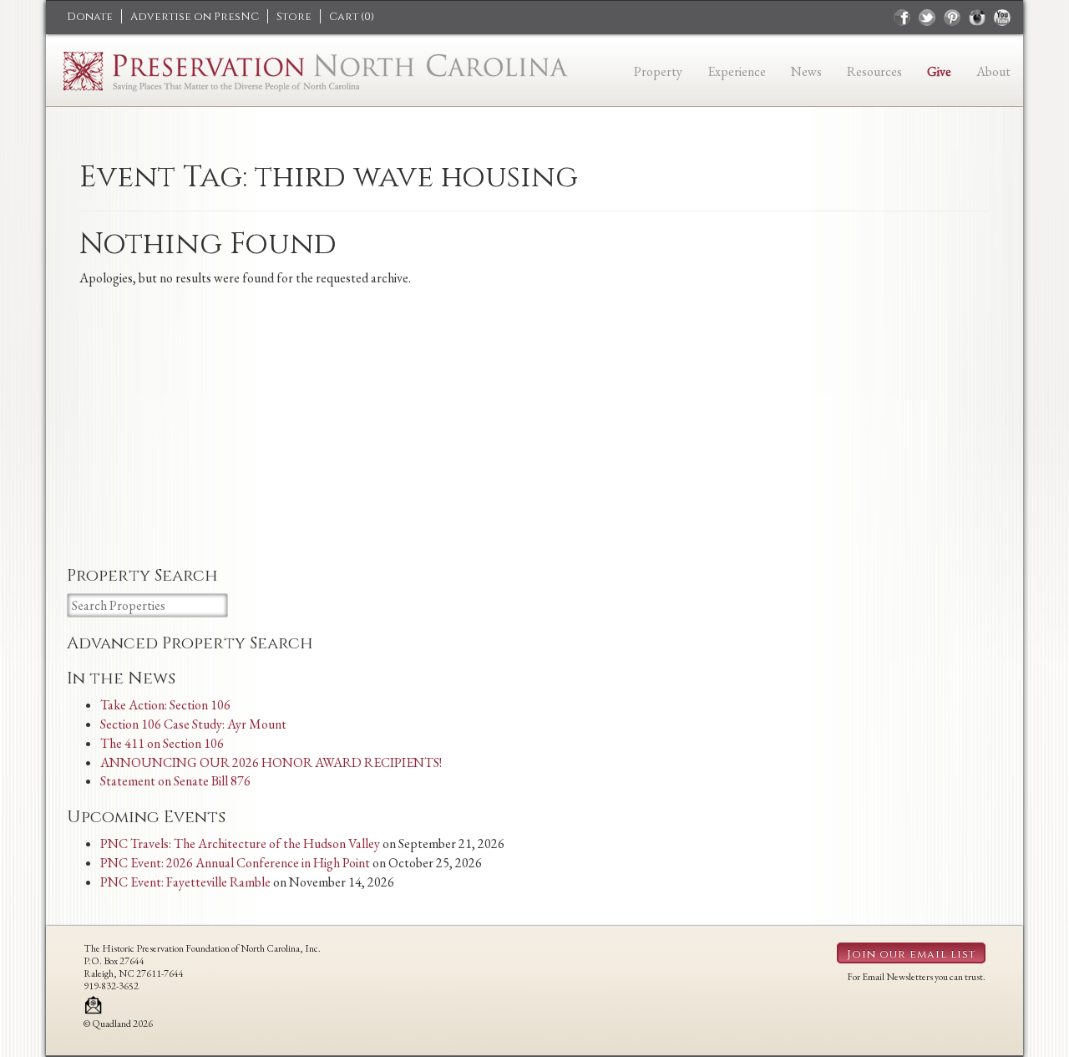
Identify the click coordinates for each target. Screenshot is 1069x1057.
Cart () (351, 16)
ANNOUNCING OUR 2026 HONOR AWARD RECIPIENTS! (271, 762)
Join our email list (911, 954)
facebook (902, 17)
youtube (1002, 17)
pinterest (952, 17)
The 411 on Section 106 (162, 743)
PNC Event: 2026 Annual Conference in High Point (235, 863)
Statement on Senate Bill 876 (175, 781)
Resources (874, 71)
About (993, 71)
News (806, 71)
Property (658, 71)
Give (939, 71)
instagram (977, 17)
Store (294, 16)
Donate (90, 16)
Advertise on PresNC (194, 16)
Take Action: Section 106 (165, 705)
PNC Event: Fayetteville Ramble (185, 882)
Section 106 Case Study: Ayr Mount (193, 724)
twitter (927, 17)
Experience (736, 71)
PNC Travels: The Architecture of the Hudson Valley (240, 843)
